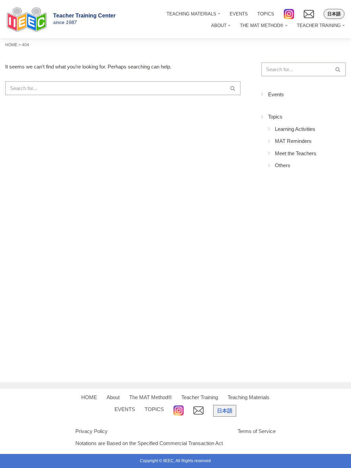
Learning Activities (295, 129)
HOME (89, 397)
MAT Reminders (293, 141)
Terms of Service (257, 431)
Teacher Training (199, 397)
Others (282, 165)
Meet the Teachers (295, 153)
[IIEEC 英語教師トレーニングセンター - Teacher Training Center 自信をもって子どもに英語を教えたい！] (29, 19)
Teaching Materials (248, 397)
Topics (275, 117)
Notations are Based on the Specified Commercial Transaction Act (149, 443)
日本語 (334, 13)
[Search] (233, 88)
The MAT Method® (150, 397)
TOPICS (265, 13)
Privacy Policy (91, 431)
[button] (229, 25)
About (113, 397)
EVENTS (239, 13)
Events (276, 94)
